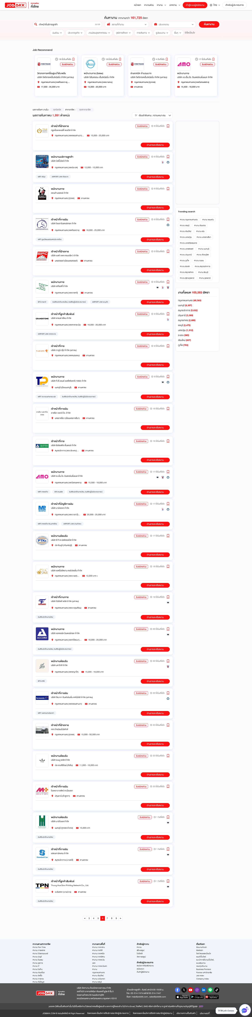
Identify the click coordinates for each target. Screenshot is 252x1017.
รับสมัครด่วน (67, 64)
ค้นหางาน (209, 24)
